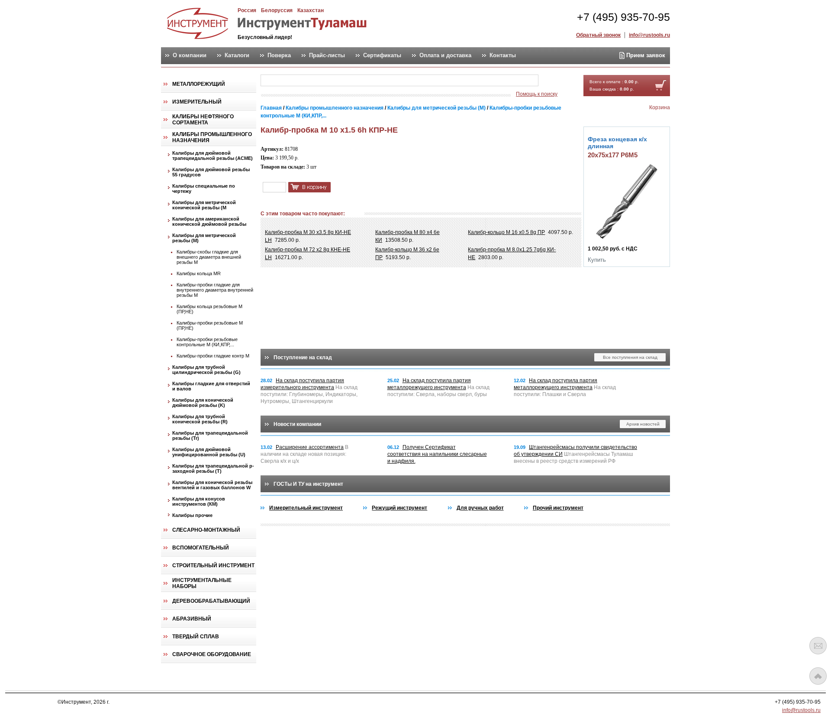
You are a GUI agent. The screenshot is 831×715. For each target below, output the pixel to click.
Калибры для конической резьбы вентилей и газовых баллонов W (212, 485)
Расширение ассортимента (310, 447)
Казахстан (310, 10)
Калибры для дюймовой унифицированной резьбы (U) (208, 452)
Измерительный (197, 102)
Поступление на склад (303, 357)
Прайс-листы (327, 55)
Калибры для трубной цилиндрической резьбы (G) (206, 369)
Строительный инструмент (213, 565)
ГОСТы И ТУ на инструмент (308, 484)
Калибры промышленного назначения (212, 137)
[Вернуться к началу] (818, 676)
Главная (271, 108)
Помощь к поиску (536, 94)
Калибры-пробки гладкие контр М (213, 355)
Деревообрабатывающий (211, 601)
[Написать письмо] (818, 645)
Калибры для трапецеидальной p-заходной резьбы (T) (213, 468)
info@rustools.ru (649, 35)
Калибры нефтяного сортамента (203, 120)
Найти (555, 81)
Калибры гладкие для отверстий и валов (211, 386)
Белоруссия (277, 10)
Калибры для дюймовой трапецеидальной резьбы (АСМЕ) (212, 155)
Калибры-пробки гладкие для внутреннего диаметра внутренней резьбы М (215, 290)
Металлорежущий (198, 84)
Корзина (659, 107)
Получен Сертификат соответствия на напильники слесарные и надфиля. (437, 454)
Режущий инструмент (399, 508)
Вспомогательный (200, 548)
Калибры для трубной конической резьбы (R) (200, 419)
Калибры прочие (192, 515)
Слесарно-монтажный (206, 530)
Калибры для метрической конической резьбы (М (204, 205)
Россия (247, 10)
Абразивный (191, 619)
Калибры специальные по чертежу (203, 188)
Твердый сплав (195, 637)
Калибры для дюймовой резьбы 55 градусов (211, 172)
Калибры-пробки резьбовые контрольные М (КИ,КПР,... (207, 342)
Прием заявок (645, 55)
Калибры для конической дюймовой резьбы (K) (202, 402)
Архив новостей (643, 424)
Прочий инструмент (558, 508)
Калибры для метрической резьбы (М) (204, 238)
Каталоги (237, 55)
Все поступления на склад (630, 357)
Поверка (279, 55)
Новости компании (297, 424)
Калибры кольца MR (199, 273)
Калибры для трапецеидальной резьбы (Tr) (210, 435)
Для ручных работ (480, 508)
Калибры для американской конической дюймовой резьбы (209, 221)
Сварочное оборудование (211, 654)
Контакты (503, 55)
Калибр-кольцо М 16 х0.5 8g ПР (506, 232)
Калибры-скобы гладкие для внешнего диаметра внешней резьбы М (209, 257)
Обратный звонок (598, 35)
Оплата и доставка (445, 55)
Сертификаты (382, 55)
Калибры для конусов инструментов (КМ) (198, 501)
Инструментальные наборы (202, 583)
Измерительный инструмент (306, 508)
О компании (189, 55)
